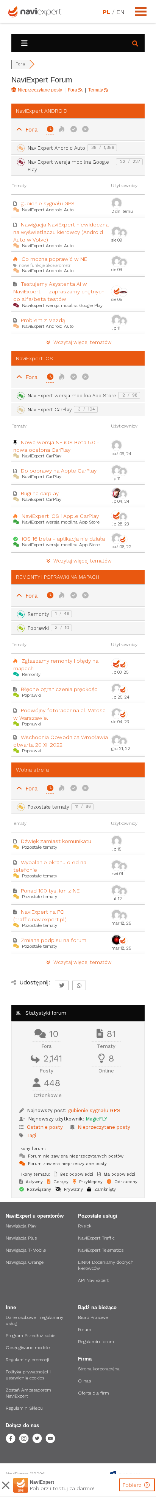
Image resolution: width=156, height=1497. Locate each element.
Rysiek (84, 1226)
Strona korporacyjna (99, 1368)
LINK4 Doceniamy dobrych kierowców (106, 1265)
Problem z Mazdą (43, 320)
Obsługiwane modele (28, 1347)
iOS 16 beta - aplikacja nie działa (63, 539)
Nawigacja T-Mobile (26, 1250)
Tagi (31, 1135)
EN (120, 12)
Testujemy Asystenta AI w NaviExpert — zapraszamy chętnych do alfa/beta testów (59, 291)
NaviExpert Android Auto (56, 148)
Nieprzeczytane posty (104, 1127)
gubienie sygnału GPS (48, 203)
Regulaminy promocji (27, 1359)
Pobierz (133, 1485)
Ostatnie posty (45, 1127)
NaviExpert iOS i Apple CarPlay (60, 516)
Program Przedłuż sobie (30, 1335)
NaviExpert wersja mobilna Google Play (68, 165)
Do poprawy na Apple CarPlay (59, 471)
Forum (84, 1329)
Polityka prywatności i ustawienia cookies (28, 1375)
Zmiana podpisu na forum (53, 940)
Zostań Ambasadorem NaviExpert (28, 1393)
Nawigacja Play (21, 1226)
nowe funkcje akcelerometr (44, 265)
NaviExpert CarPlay (50, 409)
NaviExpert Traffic (96, 1238)
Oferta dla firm (93, 1393)
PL (106, 12)
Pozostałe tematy (48, 807)
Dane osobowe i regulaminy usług (34, 1320)
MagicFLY (96, 1119)
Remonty (38, 614)
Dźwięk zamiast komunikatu (56, 841)
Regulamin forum (96, 1341)
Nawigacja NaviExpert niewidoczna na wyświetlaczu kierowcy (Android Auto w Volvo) (61, 232)
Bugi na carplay (40, 493)
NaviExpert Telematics (100, 1250)
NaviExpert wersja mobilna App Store (72, 395)
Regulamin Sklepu (24, 1408)
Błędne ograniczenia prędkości (59, 689)
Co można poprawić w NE (54, 259)
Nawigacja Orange (25, 1262)
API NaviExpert (93, 1280)
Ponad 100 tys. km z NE (50, 891)
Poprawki (38, 628)
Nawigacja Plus (21, 1238)
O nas (84, 1381)
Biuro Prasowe (93, 1317)
